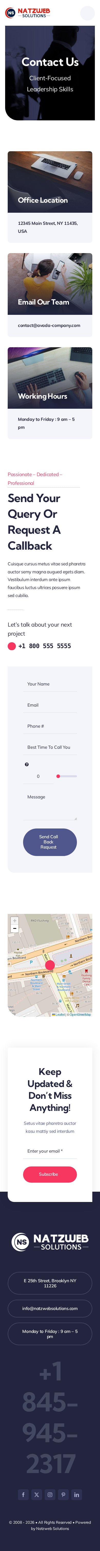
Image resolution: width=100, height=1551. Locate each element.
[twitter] (36, 1494)
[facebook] (23, 1494)
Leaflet (60, 1014)
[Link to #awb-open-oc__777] (87, 13)
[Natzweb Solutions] (27, 9)
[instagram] (50, 1494)
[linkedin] (76, 1494)
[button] (50, 965)
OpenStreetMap (80, 1014)
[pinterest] (63, 1494)
